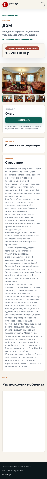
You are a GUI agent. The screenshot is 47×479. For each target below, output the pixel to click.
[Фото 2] (19, 98)
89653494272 (23, 120)
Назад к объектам (10, 15)
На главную (6, 475)
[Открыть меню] (42, 4)
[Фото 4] (41, 98)
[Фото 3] (30, 98)
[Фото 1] (7, 98)
